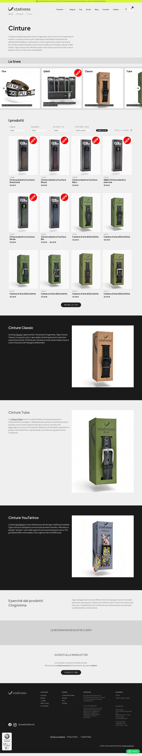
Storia (88, 9)
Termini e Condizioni (57, 737)
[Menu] (10, 734)
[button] (133, 751)
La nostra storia (68, 695)
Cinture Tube (16, 419)
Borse (43, 698)
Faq (80, 9)
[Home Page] (19, 9)
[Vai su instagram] (15, 725)
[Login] (125, 8)
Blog (96, 9)
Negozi (72, 9)
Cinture (43, 695)
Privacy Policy (72, 737)
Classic (18, 334)
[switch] (7, 748)
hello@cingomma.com (26, 724)
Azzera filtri (102, 130)
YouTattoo (20, 524)
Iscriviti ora (71, 672)
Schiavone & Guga (128, 746)
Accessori (44, 706)
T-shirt (43, 700)
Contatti (105, 9)
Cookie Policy (86, 737)
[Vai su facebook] (10, 724)
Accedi (64, 703)
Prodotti (59, 9)
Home (10, 14)
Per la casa (45, 703)
